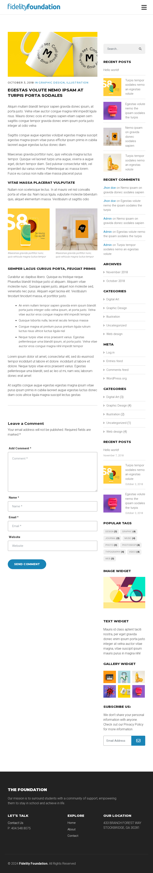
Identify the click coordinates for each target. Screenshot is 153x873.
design (111, 531)
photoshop (131, 545)
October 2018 (115, 281)
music (130, 538)
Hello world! (111, 70)
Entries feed (114, 361)
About (72, 829)
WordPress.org (116, 378)
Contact (73, 836)
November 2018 (117, 272)
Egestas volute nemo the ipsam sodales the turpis (122, 205)
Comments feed (117, 370)
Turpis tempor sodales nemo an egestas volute (121, 249)
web (109, 558)
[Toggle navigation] (144, 7)
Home (72, 823)
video (134, 552)
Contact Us (15, 823)
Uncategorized (116, 325)
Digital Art (112, 299)
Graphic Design (52, 82)
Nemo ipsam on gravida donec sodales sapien (133, 136)
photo (111, 545)
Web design (114, 334)
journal (112, 538)
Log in (110, 352)
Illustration (77, 82)
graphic (128, 531)
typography (114, 552)
